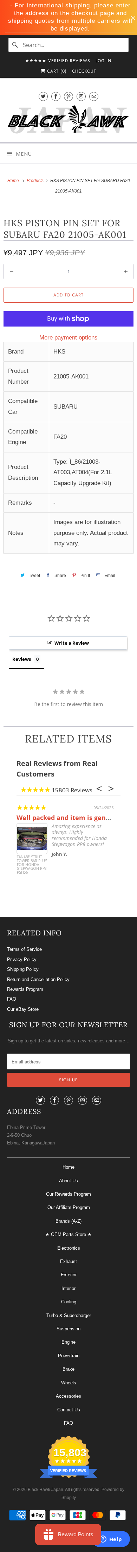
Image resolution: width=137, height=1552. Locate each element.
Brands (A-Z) (68, 1221)
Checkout (84, 71)
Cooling (68, 1301)
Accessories (68, 1396)
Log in (103, 61)
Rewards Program (25, 989)
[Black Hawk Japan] (68, 120)
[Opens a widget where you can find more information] (110, 1539)
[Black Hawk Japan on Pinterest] (68, 96)
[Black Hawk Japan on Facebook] (55, 96)
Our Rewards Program (68, 1194)
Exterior (69, 1274)
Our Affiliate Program (68, 1207)
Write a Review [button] (71, 643)
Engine (68, 1342)
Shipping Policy (23, 969)
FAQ (11, 999)
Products (36, 180)
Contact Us (68, 1409)
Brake (68, 1369)
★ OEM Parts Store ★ (68, 1234)
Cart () (56, 71)
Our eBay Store (23, 1009)
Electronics (68, 1248)
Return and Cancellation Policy (38, 979)
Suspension (68, 1328)
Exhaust (68, 1261)
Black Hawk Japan (45, 1489)
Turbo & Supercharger (68, 1315)
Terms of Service (24, 949)
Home (68, 1167)
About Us (68, 1180)
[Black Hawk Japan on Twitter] (43, 96)
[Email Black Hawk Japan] (93, 96)
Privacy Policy (22, 959)
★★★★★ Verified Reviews (57, 61)
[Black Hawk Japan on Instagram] (81, 96)
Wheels (68, 1382)
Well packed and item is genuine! (69, 817)
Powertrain (68, 1355)
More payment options (68, 337)
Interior (68, 1288)
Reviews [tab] (21, 659)
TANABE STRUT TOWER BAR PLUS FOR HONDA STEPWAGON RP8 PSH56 (32, 865)
